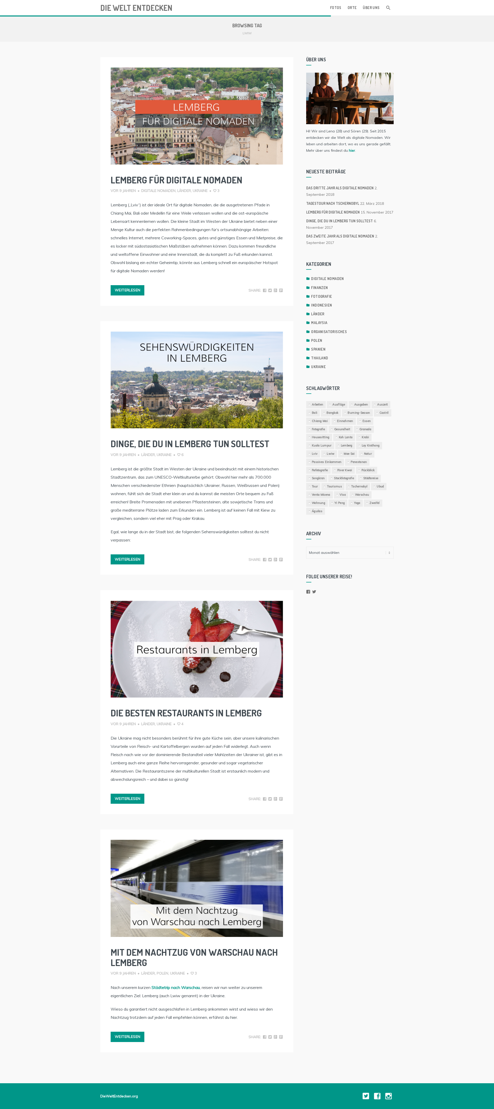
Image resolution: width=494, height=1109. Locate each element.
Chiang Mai (320, 421)
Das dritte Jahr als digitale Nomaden (340, 188)
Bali (314, 412)
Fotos (335, 7)
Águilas (317, 511)
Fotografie (321, 296)
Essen (367, 421)
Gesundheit (342, 429)
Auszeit (382, 404)
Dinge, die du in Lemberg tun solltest (190, 444)
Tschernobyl (359, 486)
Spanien (318, 349)
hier (352, 150)
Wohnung (318, 503)
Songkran (318, 478)
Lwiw (330, 453)
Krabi (365, 437)
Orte (352, 7)
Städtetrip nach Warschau (176, 987)
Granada (365, 429)
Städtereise (370, 478)
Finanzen (319, 287)
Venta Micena (321, 494)
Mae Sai (349, 453)
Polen (162, 973)
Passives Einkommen (326, 462)
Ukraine (200, 190)
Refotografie (320, 470)
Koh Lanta (346, 437)
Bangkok (332, 412)
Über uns (371, 7)
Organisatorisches (329, 331)
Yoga (357, 503)
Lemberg (346, 445)
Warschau (362, 494)
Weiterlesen (127, 290)
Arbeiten (317, 404)
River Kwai (344, 470)
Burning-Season (359, 412)
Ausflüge (338, 404)
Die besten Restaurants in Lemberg (186, 713)
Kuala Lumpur (322, 445)
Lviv (314, 453)
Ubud (380, 486)
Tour (315, 486)
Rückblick (368, 470)
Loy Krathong (371, 445)
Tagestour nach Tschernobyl (332, 203)
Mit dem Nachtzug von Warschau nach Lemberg (194, 957)
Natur (368, 453)
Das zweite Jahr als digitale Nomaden (340, 236)
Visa (343, 494)
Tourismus (334, 486)
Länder (184, 190)
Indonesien (321, 305)
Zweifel (374, 503)
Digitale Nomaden (158, 190)
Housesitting (321, 437)
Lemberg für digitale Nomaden (176, 180)
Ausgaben (361, 404)
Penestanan (359, 462)
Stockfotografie (344, 478)
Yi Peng (339, 503)
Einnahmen (345, 421)
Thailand (319, 358)
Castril (384, 412)
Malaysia (319, 322)
